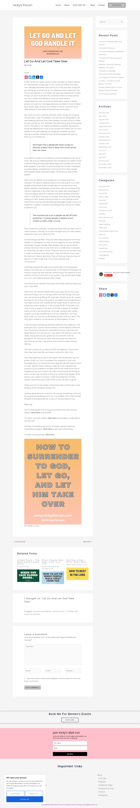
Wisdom (102, 259)
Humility (102, 214)
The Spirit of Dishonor (107, 48)
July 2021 (102, 150)
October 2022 (104, 123)
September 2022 (105, 126)
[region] (25, 789)
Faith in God (70, 565)
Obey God (103, 228)
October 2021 (104, 144)
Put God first (104, 238)
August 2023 (104, 120)
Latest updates (104, 224)
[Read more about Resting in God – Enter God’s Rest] (77, 574)
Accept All (24, 799)
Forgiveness (103, 204)
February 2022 (104, 133)
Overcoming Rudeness (107, 94)
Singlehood (103, 248)
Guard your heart (105, 210)
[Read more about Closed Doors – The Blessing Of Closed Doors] (28, 576)
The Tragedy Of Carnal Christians (111, 77)
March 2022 (103, 130)
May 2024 (102, 116)
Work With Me (79, 5)
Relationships (104, 241)
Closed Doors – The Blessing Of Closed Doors (28, 562)
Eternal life (103, 193)
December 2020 (105, 164)
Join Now (70, 754)
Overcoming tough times (50, 566)
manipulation (30, 262)
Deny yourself (104, 186)
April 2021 (102, 157)
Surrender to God (23, 566)
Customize (15, 793)
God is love (103, 207)
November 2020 (105, 168)
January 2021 (104, 161)
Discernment (104, 190)
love (72, 183)
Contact (101, 5)
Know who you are (106, 217)
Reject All (34, 793)
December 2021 (105, 140)
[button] (116, 5)
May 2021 (102, 154)
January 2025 (104, 113)
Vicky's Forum (22, 5)
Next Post (88, 542)
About (67, 5)
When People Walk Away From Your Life (52, 562)
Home (58, 5)
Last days (102, 221)
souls (30, 278)
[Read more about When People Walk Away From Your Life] (53, 578)
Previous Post (19, 542)
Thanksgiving (104, 255)
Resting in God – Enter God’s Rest (76, 561)
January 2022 (104, 137)
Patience (102, 234)
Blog (93, 5)
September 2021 (105, 147)
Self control (103, 245)
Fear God (102, 200)
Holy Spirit (40, 360)
